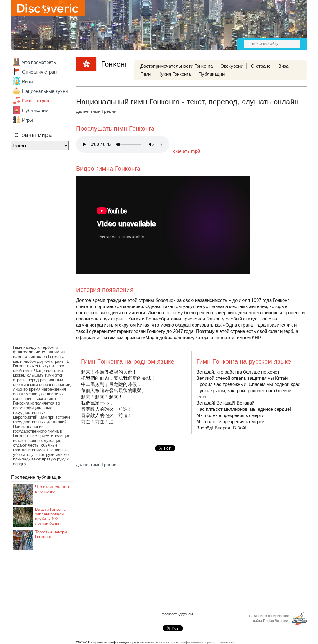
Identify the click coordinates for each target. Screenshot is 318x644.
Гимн (145, 74)
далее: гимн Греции (96, 111)
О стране (260, 66)
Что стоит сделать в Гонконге (52, 489)
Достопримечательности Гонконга (176, 66)
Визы (27, 81)
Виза (283, 66)
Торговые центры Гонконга (51, 534)
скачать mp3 (186, 151)
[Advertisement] (36, 248)
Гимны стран (35, 100)
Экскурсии (231, 66)
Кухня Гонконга (174, 74)
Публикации (35, 110)
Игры (27, 120)
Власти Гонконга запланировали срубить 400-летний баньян (50, 516)
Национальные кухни (45, 91)
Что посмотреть (39, 62)
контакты (227, 642)
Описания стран (39, 72)
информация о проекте (199, 642)
